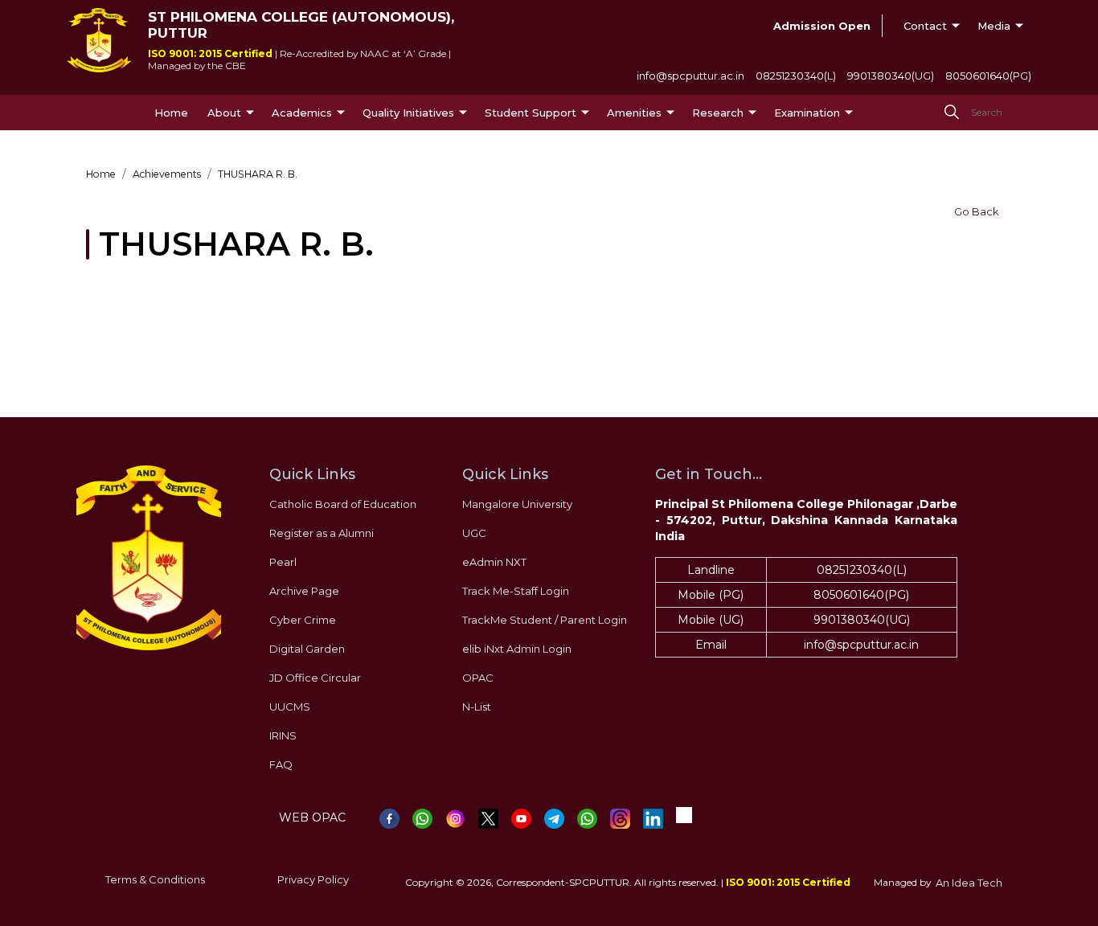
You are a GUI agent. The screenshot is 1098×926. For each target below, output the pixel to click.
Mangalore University (517, 504)
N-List (476, 706)
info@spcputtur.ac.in (690, 75)
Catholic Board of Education (342, 504)
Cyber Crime (302, 619)
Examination (807, 112)
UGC (474, 533)
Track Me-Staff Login (515, 590)
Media (993, 25)
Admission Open (822, 25)
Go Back (976, 211)
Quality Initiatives (408, 112)
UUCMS (289, 706)
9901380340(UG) (890, 75)
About (224, 112)
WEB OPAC (312, 817)
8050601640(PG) (988, 75)
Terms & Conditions (155, 879)
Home (171, 112)
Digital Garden (307, 648)
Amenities (634, 112)
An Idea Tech (969, 882)
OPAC (478, 677)
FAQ (281, 764)
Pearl (283, 561)
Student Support (530, 112)
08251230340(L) (796, 75)
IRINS (283, 735)
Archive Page (304, 590)
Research (718, 112)
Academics (302, 112)
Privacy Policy (313, 879)
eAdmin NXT (494, 561)
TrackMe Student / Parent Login (544, 619)
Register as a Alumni (321, 533)
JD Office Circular (315, 677)
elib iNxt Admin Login (517, 648)
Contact (925, 25)
